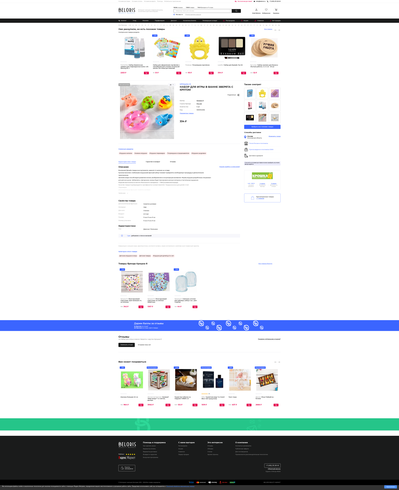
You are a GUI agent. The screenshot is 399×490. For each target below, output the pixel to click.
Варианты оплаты (149, 449)
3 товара (273, 183)
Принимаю (390, 487)
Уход (134, 20)
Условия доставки (124, 1)
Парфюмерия (159, 20)
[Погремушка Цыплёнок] (262, 93)
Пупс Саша (233, 397)
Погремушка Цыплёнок (197, 65)
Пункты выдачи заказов (193, 14)
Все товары (268, 29)
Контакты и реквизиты (243, 446)
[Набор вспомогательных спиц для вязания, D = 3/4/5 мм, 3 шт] (262, 117)
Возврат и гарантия (150, 454)
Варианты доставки (150, 451)
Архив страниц (213, 454)
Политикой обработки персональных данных (180, 486)
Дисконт (174, 20)
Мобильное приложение (172, 1)
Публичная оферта (242, 449)
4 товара (262, 183)
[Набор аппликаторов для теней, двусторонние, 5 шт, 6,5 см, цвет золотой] (275, 93)
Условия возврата (150, 1)
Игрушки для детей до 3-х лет (163, 256)
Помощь (160, 1)
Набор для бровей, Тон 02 (230, 65)
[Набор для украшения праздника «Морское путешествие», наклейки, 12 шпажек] (275, 117)
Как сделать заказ (149, 446)
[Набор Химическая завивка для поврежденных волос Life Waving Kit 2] (262, 105)
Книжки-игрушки (141, 153)
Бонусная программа (150, 457)
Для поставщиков (241, 451)
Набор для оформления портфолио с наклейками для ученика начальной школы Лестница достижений (166, 66)
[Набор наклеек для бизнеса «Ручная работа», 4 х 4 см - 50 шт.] (275, 105)
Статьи (210, 451)
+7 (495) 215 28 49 (272, 465)
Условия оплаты (137, 1)
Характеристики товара (127, 161)
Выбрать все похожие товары (262, 126)
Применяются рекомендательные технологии (251, 454)
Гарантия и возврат (153, 161)
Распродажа (230, 20)
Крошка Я (200, 100)
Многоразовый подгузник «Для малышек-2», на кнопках (131, 300)
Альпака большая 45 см (129, 397)
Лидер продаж (183, 454)
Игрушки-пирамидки (157, 153)
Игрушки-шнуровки (199, 153)
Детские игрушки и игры (128, 256)
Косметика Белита (189, 20)
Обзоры (210, 449)
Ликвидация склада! (209, 20)
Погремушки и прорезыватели (178, 153)
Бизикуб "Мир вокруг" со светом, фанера (158, 398)
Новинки (260, 20)
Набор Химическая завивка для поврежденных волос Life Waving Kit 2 (134, 66)
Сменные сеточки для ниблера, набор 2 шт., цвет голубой (186, 300)
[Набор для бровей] (250, 117)
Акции (246, 20)
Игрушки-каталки (125, 153)
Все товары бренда (265, 263)
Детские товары (145, 256)
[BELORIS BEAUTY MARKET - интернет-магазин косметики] (127, 10)
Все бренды (122, 25)
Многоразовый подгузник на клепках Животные (157, 300)
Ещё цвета (244, 49)
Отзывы (210, 446)
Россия (199, 103)
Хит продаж (276, 20)
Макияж (145, 20)
